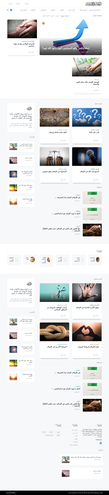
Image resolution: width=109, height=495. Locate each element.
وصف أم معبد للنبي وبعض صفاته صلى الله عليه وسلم (26, 145)
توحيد (58, 432)
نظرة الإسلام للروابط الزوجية (88, 347)
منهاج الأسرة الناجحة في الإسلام (87, 307)
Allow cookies (11, 492)
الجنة (44, 432)
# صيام (52, 16)
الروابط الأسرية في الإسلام (57, 347)
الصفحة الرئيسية (93, 10)
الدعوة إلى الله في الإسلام (89, 171)
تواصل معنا (23, 10)
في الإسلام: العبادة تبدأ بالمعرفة (68, 197)
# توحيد (57, 16)
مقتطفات (33, 10)
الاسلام (53, 10)
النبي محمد (72, 10)
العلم (58, 435)
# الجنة (48, 16)
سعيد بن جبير (28, 158)
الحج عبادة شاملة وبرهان (58, 132)
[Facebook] (11, 10)
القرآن (62, 10)
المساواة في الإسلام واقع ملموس (54, 171)
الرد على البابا (94, 132)
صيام (51, 432)
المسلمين (43, 10)
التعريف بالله (83, 10)
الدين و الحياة (49, 435)
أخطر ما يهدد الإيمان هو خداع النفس (67, 213)
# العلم (44, 16)
